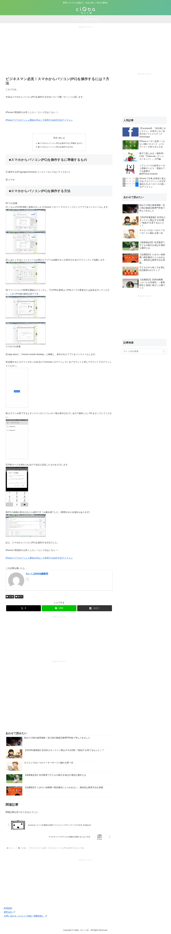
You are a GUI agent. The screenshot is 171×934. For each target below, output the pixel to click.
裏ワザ (20, 596)
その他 (11, 596)
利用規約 (8, 908)
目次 (55, 138)
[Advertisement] (85, 47)
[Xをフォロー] (27, 579)
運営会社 (8, 912)
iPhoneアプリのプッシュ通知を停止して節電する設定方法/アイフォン (39, 120)
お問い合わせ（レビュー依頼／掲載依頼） (24, 916)
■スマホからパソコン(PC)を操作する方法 (55, 147)
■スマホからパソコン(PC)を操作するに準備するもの (60, 143)
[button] (94, 608)
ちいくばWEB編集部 (37, 573)
